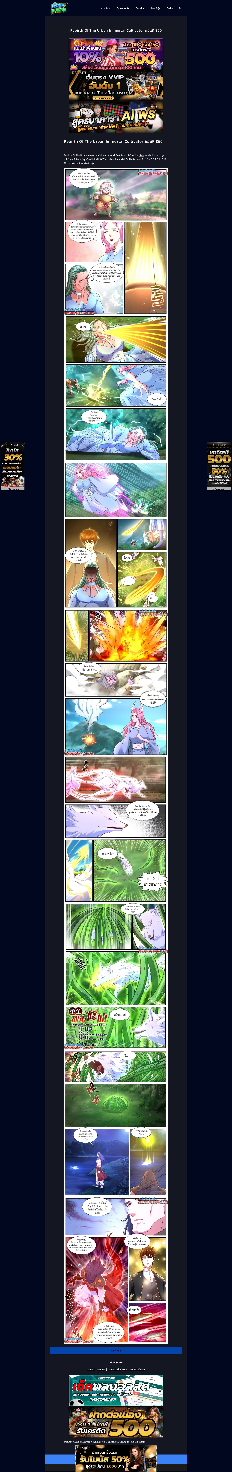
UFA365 (101, 1369)
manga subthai (76, 1442)
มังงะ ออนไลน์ (109, 1442)
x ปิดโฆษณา (12, 489)
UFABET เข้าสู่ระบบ (117, 1369)
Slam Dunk (89, 1442)
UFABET (91, 1369)
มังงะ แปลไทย (120, 1442)
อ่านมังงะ (142, 1442)
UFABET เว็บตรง (137, 1369)
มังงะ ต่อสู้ (99, 1442)
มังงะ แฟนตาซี (132, 1442)
